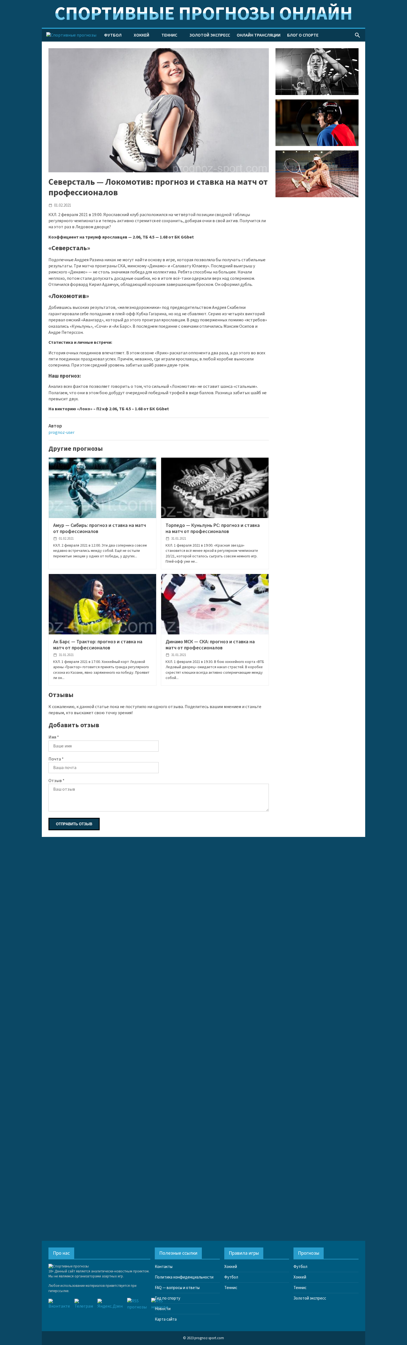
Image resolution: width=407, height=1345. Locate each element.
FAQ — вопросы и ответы (177, 1288)
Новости (163, 1309)
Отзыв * (56, 781)
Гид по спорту (167, 1298)
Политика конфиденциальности (184, 1277)
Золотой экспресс (209, 35)
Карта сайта (166, 1319)
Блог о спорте (302, 35)
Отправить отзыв (74, 824)
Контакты (163, 1267)
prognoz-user (61, 432)
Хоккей (141, 35)
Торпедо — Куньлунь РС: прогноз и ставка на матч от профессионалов (213, 528)
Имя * (53, 737)
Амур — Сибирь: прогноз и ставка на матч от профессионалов (99, 528)
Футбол (113, 35)
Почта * (56, 759)
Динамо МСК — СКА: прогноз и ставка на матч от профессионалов (210, 645)
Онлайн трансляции (258, 35)
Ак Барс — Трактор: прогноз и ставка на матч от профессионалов (97, 645)
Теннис (169, 35)
